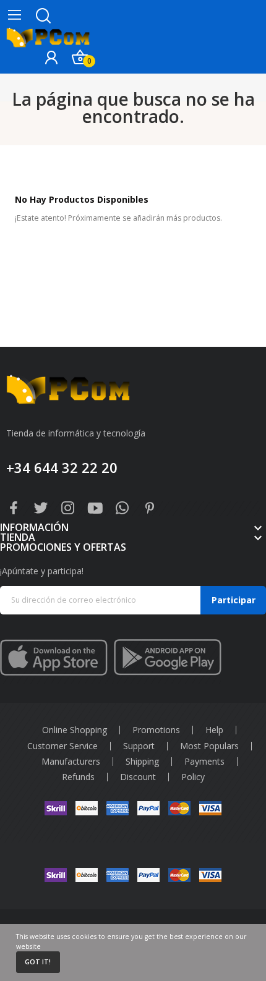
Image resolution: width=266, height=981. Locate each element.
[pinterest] (149, 508)
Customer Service (62, 746)
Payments (204, 761)
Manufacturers (70, 761)
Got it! (38, 962)
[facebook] (13, 508)
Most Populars (209, 746)
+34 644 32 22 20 (62, 467)
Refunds (78, 777)
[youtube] (95, 508)
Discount (138, 777)
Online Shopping (74, 730)
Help (214, 730)
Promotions (156, 730)
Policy (193, 777)
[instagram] (68, 508)
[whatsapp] (122, 508)
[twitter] (40, 508)
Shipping (142, 761)
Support (139, 746)
